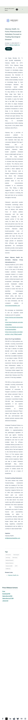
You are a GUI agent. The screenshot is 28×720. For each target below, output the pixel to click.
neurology (8, 557)
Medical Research (9, 560)
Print (3, 591)
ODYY (16, 565)
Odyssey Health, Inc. (13, 575)
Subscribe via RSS (7, 596)
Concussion (8, 554)
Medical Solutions (9, 563)
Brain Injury (15, 557)
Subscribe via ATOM (7, 598)
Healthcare (8, 568)
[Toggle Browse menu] (22, 9)
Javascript (5, 600)
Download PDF (6, 593)
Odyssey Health (9, 565)
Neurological (16, 554)
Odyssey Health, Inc (14, 45)
